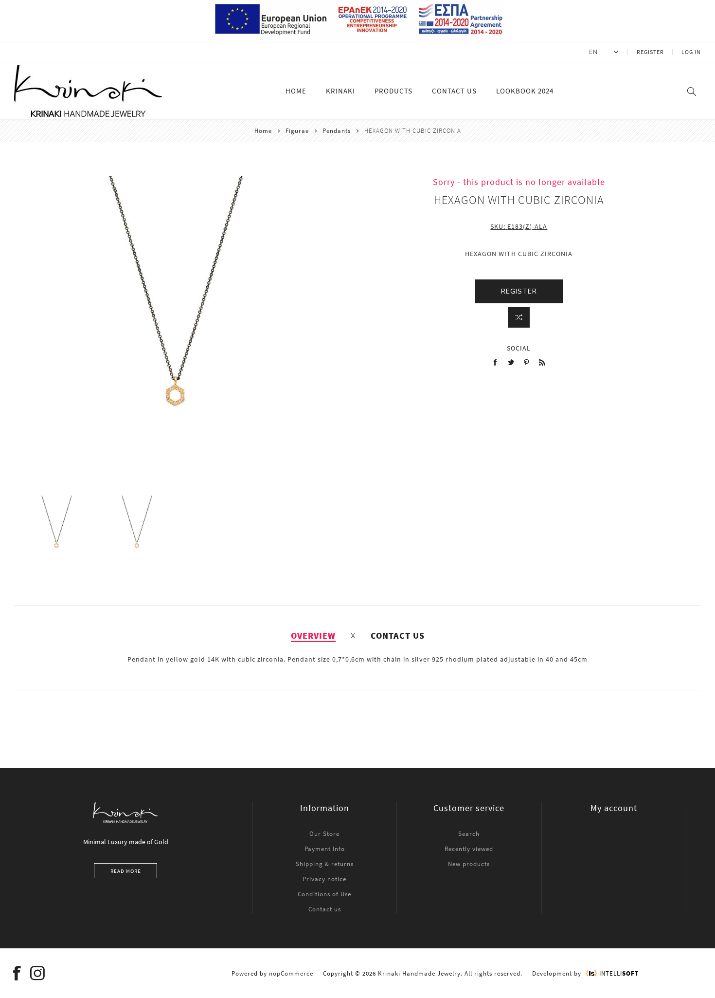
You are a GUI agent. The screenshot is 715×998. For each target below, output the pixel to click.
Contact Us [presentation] (398, 635)
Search (469, 834)
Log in (691, 51)
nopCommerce (291, 973)
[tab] (313, 635)
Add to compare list (519, 317)
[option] (57, 531)
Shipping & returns (325, 864)
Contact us (324, 909)
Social (519, 348)
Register (650, 51)
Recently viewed (469, 849)
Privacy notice (324, 879)
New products (469, 864)
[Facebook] (17, 973)
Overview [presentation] (313, 635)
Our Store (324, 834)
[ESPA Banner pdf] (358, 37)
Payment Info (324, 849)
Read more (125, 871)
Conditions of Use (324, 894)
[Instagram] (37, 973)
